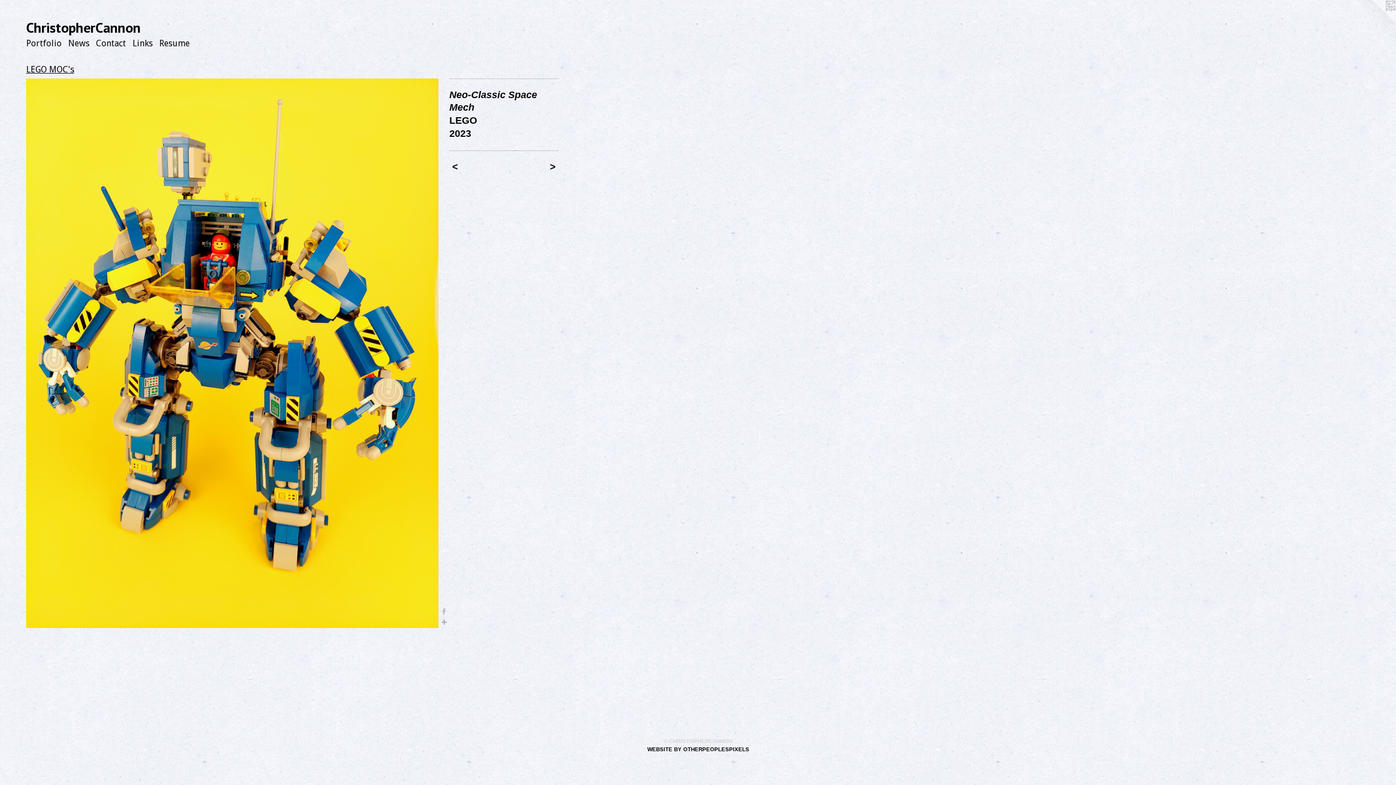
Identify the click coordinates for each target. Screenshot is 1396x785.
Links (143, 43)
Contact (111, 43)
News (78, 43)
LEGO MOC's (50, 69)
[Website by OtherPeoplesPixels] (1374, 22)
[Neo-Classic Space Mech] (232, 353)
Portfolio (44, 43)
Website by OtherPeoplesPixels (698, 749)
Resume (174, 43)
